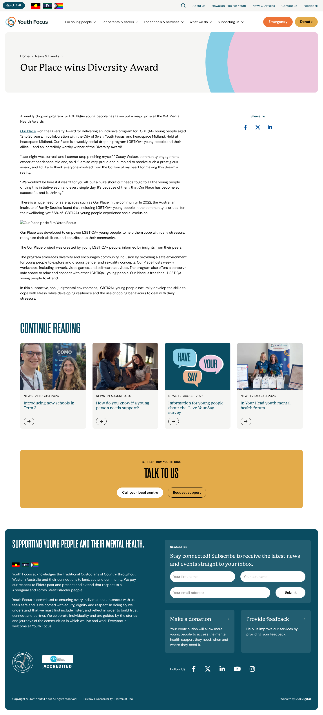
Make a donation (190, 619)
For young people (78, 22)
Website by (295, 699)
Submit (290, 592)
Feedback (311, 6)
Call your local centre (140, 492)
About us (198, 6)
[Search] (183, 6)
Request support (187, 492)
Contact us (289, 6)
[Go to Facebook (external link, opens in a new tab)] (194, 669)
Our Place (28, 131)
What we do (198, 22)
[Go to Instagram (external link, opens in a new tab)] (252, 669)
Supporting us (229, 22)
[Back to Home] (26, 22)
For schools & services (162, 22)
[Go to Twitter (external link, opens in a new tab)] (208, 669)
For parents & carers (118, 22)
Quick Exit (13, 5)
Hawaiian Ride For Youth (229, 6)
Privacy (88, 699)
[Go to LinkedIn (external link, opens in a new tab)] (222, 669)
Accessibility (104, 699)
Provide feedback (267, 619)
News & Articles (263, 6)
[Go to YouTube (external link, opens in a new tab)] (237, 669)
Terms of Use (124, 699)
